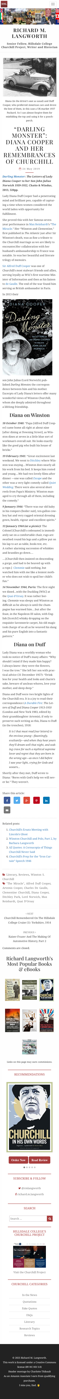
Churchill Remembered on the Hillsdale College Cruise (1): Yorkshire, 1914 (29, 918)
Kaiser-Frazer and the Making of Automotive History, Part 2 (29, 937)
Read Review (39, 1160)
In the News (29, 1295)
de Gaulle (11, 284)
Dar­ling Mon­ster (13, 176)
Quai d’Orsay (15, 596)
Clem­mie (19, 568)
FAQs (29, 1315)
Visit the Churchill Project (29, 1272)
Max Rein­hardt (38, 224)
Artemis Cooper (12, 888)
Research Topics (30, 1328)
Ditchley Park (11, 897)
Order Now (18, 1160)
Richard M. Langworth (4, 4)
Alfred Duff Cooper (38, 883)
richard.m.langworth (30, 1194)
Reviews (24, 874)
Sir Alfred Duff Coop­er (16, 266)
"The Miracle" (15, 883)
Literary (11, 874)
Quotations (29, 1301)
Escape (37, 478)
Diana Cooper (40, 892)
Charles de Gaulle (35, 888)
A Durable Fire (33, 703)
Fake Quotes (29, 1308)
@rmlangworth (31, 1188)
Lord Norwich (31, 897)
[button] (24, 1168)
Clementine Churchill (16, 892)
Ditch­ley (35, 460)
